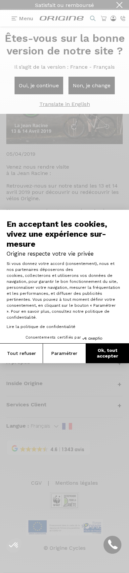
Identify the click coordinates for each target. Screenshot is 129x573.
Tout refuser (21, 353)
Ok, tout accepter (107, 353)
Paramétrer (64, 353)
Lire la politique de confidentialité (41, 326)
